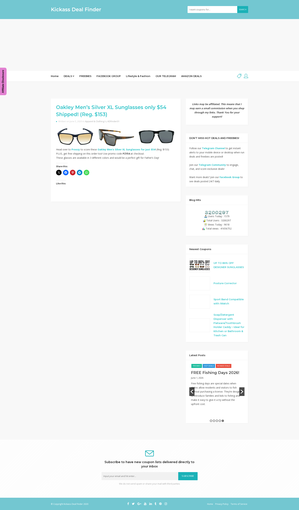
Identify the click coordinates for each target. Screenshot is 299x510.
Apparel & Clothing (94, 121)
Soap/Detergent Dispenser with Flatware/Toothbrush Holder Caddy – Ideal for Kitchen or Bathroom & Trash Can (229, 325)
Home (54, 76)
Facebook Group (230, 177)
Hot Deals (209, 366)
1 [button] (211, 421)
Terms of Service (239, 504)
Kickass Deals (223, 366)
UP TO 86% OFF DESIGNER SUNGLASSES (229, 265)
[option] (216, 387)
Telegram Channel (213, 148)
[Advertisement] (149, 45)
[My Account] (246, 76)
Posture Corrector (225, 283)
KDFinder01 (113, 121)
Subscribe (188, 476)
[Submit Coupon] (239, 76)
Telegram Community (212, 164)
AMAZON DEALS (191, 76)
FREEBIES (85, 76)
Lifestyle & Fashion (138, 76)
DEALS (68, 76)
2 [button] (214, 421)
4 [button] (220, 421)
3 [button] (217, 421)
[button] (191, 391)
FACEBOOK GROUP (109, 76)
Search (242, 9)
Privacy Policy (221, 504)
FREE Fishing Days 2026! (215, 372)
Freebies (197, 366)
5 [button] (223, 421)
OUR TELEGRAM (166, 76)
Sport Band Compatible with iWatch (229, 301)
